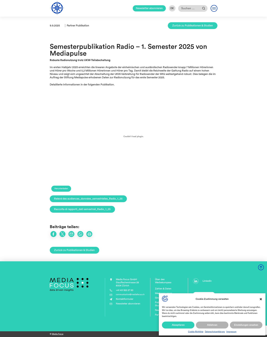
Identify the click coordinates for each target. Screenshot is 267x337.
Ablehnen (212, 325)
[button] (260, 299)
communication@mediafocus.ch (130, 294)
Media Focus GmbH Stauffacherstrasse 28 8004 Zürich (127, 282)
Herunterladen (61, 188)
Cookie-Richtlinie (195, 332)
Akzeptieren (178, 325)
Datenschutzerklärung (215, 332)
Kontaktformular (124, 299)
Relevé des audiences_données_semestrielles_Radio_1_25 (88, 198)
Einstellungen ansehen (246, 325)
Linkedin (207, 281)
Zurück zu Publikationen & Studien (192, 25)
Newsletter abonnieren (149, 8)
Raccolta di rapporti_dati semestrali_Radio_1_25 (82, 209)
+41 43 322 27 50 (124, 290)
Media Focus (57, 334)
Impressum (231, 332)
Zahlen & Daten (163, 289)
